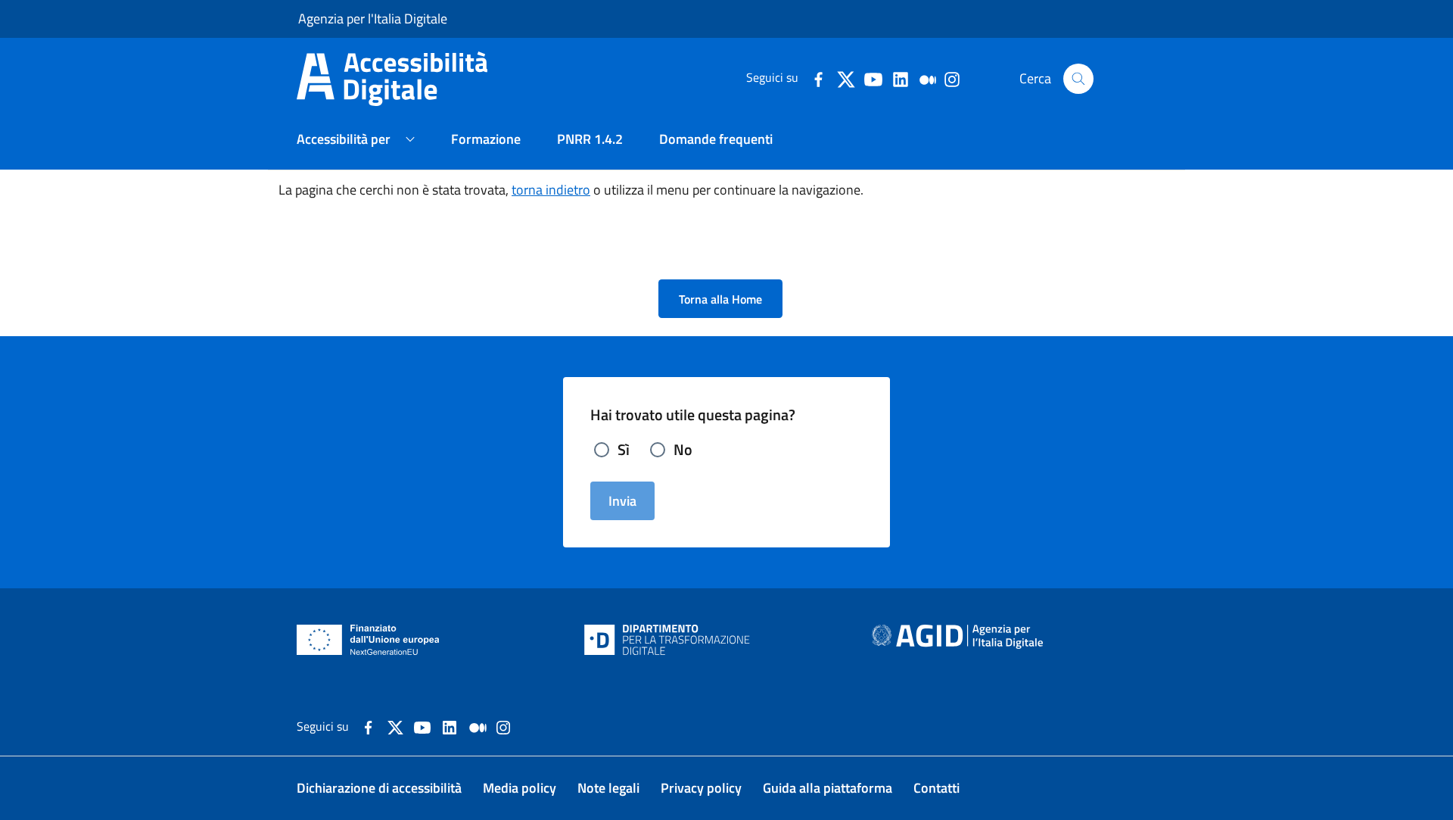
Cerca (1035, 78)
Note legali (608, 788)
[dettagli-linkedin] (900, 78)
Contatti (936, 788)
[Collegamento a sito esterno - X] (395, 726)
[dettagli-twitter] (845, 78)
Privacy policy (701, 788)
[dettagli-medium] (927, 78)
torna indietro (551, 189)
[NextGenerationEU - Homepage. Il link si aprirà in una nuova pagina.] (368, 640)
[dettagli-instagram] (951, 78)
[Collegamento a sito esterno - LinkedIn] (449, 726)
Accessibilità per (343, 139)
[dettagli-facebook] (818, 78)
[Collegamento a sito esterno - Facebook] (368, 726)
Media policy (519, 788)
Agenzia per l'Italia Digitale (372, 18)
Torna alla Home (720, 299)
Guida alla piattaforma (827, 788)
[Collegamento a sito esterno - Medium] (478, 726)
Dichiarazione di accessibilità (379, 788)
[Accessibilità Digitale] (407, 77)
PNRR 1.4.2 (590, 139)
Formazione (486, 139)
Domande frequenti (716, 139)
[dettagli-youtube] (872, 78)
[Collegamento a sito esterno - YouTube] (422, 726)
